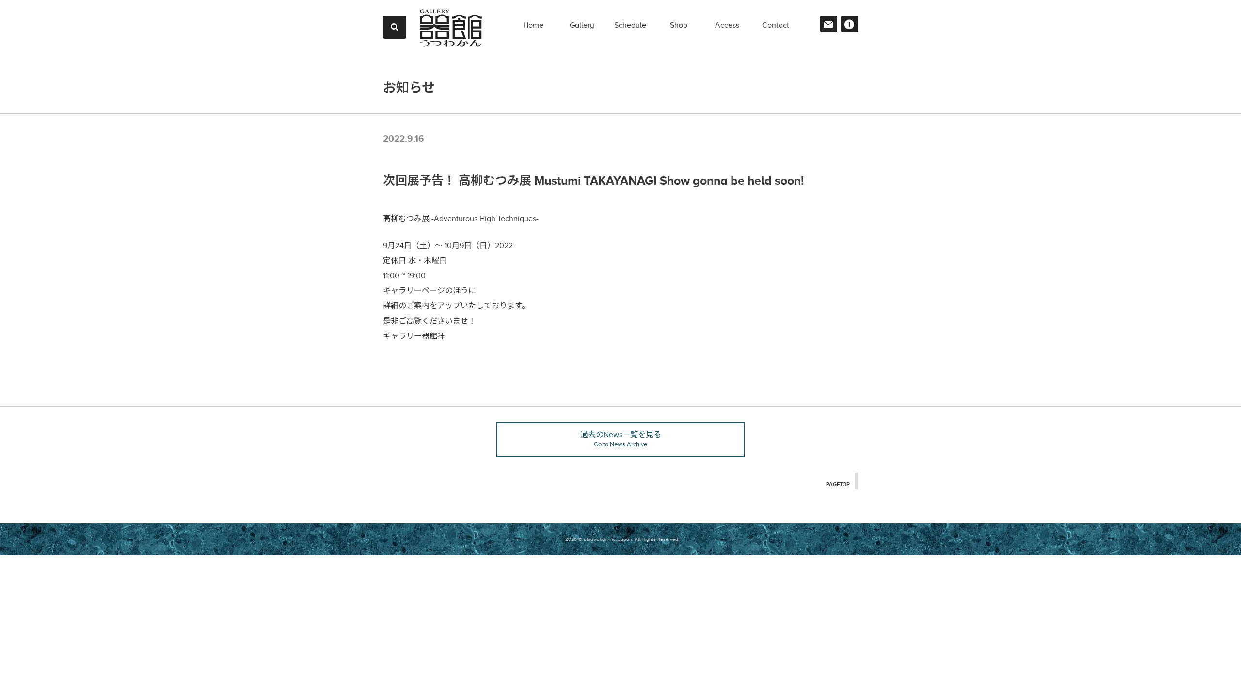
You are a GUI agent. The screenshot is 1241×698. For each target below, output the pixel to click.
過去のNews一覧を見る (620, 439)
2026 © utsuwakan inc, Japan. (599, 539)
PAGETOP (838, 484)
